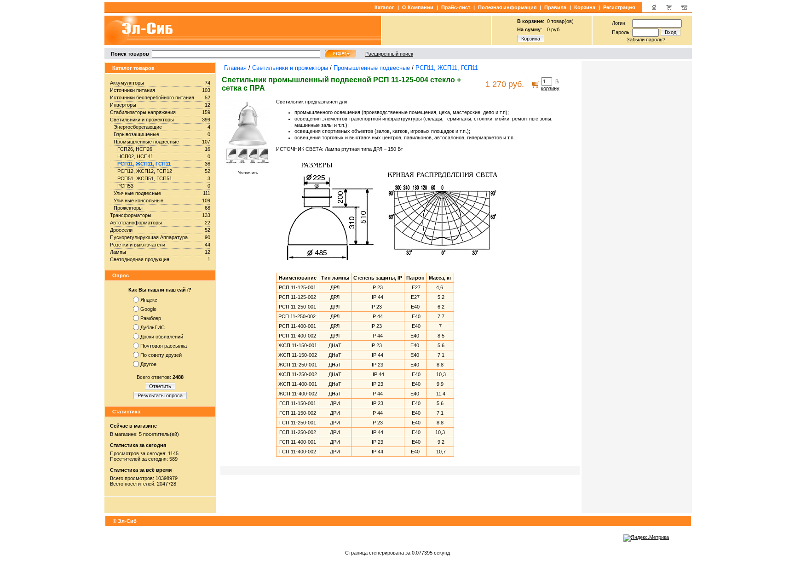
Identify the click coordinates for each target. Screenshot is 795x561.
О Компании (417, 7)
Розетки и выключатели (137, 244)
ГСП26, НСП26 (134, 149)
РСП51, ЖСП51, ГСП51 (144, 178)
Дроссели (121, 230)
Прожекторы (128, 208)
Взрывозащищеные (136, 134)
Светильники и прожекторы (142, 119)
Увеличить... (250, 173)
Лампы (118, 252)
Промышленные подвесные (146, 141)
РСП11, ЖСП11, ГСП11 (144, 163)
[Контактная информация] (684, 9)
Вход (670, 32)
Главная (235, 67)
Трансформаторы (130, 215)
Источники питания (132, 90)
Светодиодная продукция (139, 259)
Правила (555, 7)
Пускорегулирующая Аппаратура (149, 237)
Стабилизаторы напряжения (143, 112)
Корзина (584, 7)
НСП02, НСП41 (135, 156)
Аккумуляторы (127, 83)
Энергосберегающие (138, 127)
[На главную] (654, 9)
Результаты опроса (160, 395)
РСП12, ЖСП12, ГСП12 (144, 171)
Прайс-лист (455, 7)
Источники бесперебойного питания (152, 97)
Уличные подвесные (137, 193)
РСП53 (125, 186)
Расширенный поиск (389, 54)
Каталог (384, 7)
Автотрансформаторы (136, 222)
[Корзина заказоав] (669, 9)
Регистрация (619, 7)
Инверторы (123, 105)
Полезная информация (507, 7)
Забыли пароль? (646, 39)
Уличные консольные (138, 200)
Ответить (160, 386)
